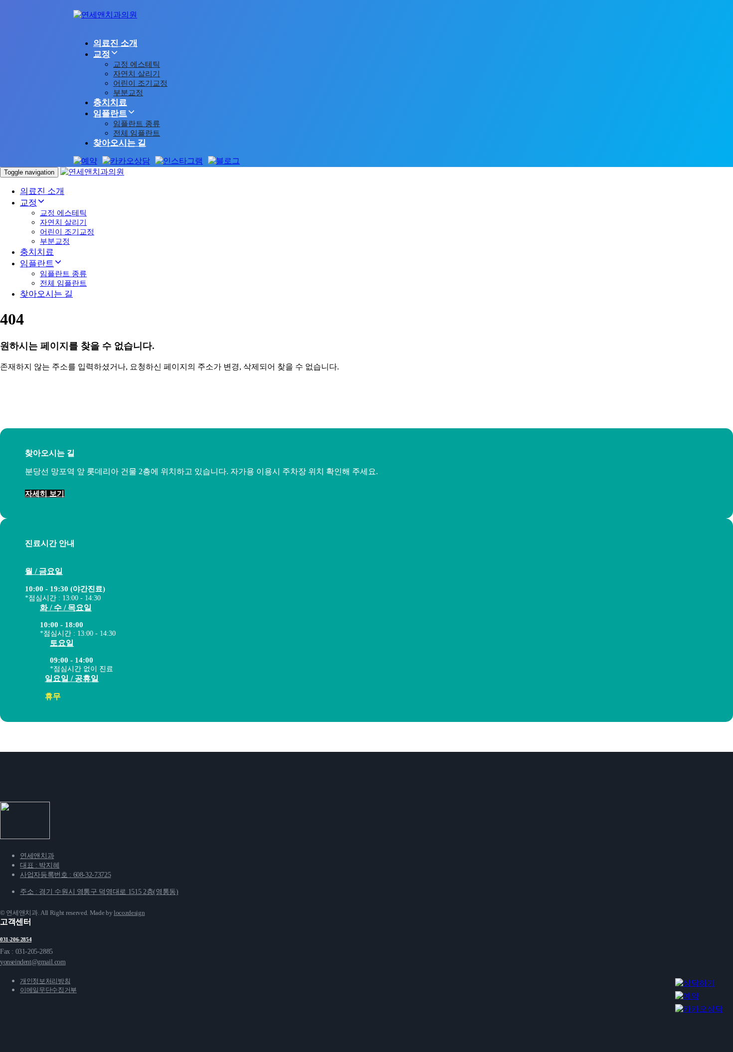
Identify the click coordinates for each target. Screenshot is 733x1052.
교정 (101, 54)
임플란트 (110, 113)
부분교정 (128, 93)
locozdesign (129, 912)
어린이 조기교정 (140, 83)
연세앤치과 (37, 856)
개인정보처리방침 (45, 981)
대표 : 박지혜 (39, 865)
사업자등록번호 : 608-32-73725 (65, 874)
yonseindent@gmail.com (33, 962)
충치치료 (110, 102)
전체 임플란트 (136, 133)
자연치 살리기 (136, 74)
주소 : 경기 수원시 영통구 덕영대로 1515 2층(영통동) (99, 891)
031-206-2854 (15, 939)
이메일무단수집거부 (48, 990)
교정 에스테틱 (136, 64)
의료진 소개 (115, 43)
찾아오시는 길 (119, 143)
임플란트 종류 (136, 124)
